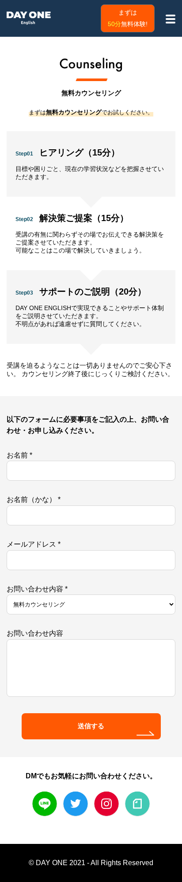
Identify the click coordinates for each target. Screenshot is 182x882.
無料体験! (128, 18)
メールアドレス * (34, 544)
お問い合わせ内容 (35, 633)
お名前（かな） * (34, 499)
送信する (91, 726)
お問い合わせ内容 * (37, 589)
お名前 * (19, 455)
